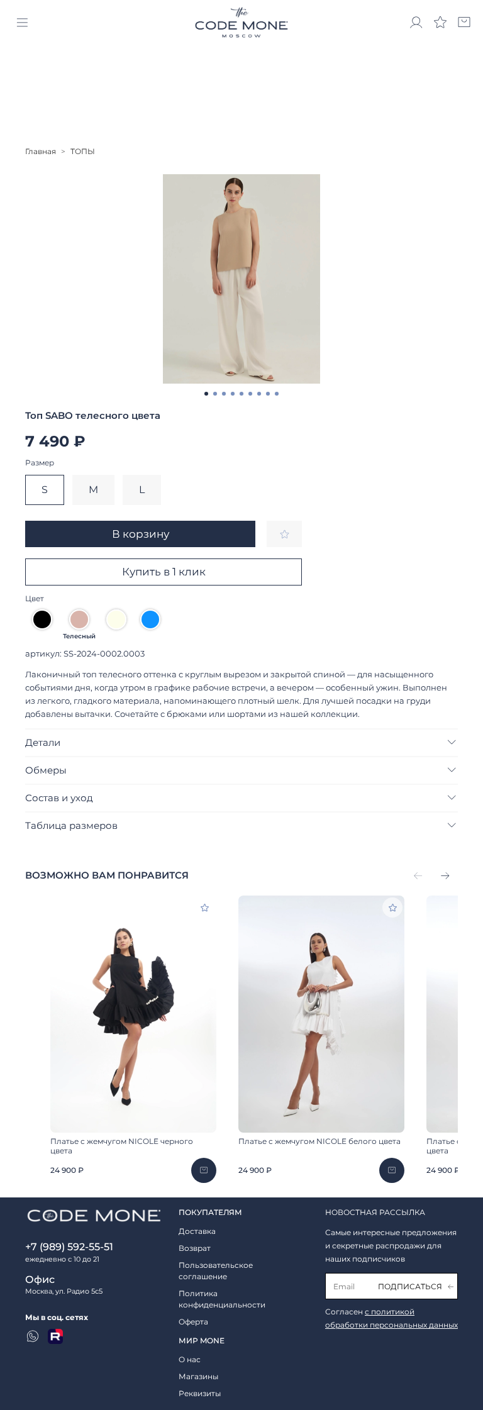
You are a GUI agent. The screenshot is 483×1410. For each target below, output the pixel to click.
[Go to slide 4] (233, 394)
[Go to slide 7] (259, 394)
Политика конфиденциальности (222, 1299)
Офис (40, 1279)
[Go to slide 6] (250, 394)
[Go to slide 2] (215, 394)
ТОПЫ (82, 151)
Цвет (34, 598)
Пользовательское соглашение (216, 1270)
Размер (39, 462)
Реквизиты (200, 1393)
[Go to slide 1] (206, 394)
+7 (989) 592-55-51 (69, 1247)
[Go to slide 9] (277, 394)
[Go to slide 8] (268, 394)
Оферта (193, 1321)
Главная (40, 151)
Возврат (195, 1248)
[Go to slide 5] (241, 394)
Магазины (198, 1376)
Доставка (197, 1231)
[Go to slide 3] (224, 394)
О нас (190, 1359)
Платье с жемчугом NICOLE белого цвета (319, 1141)
